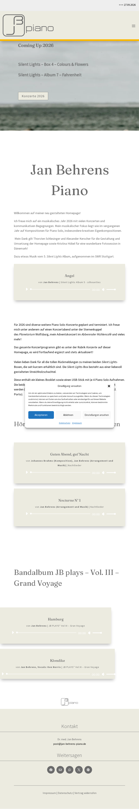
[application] (69, 289)
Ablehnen (68, 415)
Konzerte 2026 (33, 96)
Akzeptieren (41, 415)
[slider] (110, 289)
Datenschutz (64, 423)
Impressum (77, 423)
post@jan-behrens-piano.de (69, 743)
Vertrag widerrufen (85, 793)
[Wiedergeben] (26, 289)
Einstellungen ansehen (97, 415)
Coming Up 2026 (36, 45)
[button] (109, 386)
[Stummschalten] (103, 289)
